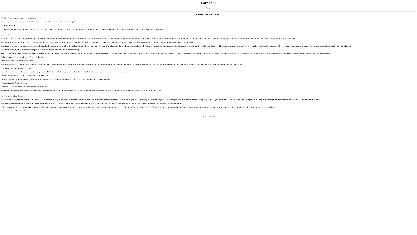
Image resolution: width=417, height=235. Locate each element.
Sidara (208, 8)
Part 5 (204, 116)
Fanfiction (211, 116)
